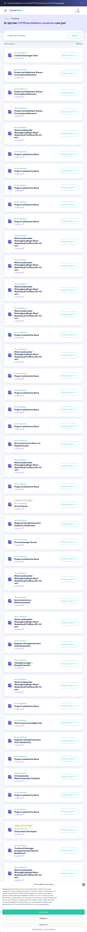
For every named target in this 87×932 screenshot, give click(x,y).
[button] (83, 884)
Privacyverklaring (49, 929)
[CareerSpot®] (16, 10)
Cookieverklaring (37, 929)
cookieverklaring (44, 904)
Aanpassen (43, 924)
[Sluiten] (81, 3)
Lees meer (60, 3)
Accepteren (43, 912)
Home (6, 18)
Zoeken (75, 35)
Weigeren (43, 918)
